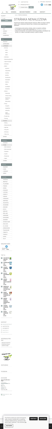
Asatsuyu (5, 179)
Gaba (6, 84)
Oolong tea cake (7, 125)
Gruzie (5, 136)
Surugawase (6, 228)
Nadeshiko (7, 108)
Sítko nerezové (7, 147)
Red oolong (7, 101)
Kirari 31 (5, 194)
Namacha (7, 88)
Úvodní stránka (2, 12)
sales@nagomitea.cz (7, 324)
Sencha (7, 75)
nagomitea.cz (5, 330)
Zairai (4, 236)
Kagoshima (6, 35)
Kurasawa (5, 198)
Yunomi (5, 160)
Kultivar (4, 177)
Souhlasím (43, 418)
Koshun (5, 196)
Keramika (13, 12)
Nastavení (9, 425)
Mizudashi (7, 79)
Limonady (5, 171)
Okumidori (5, 204)
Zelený (5, 66)
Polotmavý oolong (7, 98)
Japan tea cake (7, 61)
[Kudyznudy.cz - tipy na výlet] (6, 402)
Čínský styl (6, 156)
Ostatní (4, 164)
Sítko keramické (7, 149)
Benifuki (5, 181)
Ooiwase (5, 207)
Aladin (5, 158)
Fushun (5, 186)
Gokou (4, 188)
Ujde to (2, 384)
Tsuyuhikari (6, 230)
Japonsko (5, 45)
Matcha (7, 82)
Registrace (48, 1)
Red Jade (5, 213)
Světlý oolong (8, 95)
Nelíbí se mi (3, 386)
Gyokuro (7, 68)
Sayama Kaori (6, 221)
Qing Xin (5, 211)
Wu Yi (4, 238)
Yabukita (5, 232)
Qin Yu (4, 209)
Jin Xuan (5, 192)
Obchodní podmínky (25, 12)
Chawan (5, 142)
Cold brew (6, 57)
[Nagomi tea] (15, 6)
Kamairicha (7, 77)
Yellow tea (6, 134)
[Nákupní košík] (6, 246)
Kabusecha (7, 70)
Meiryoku (5, 200)
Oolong (5, 91)
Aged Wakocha (7, 113)
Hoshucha (7, 93)
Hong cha (6, 129)
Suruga (5, 31)
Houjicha (7, 105)
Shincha (6, 47)
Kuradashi (7, 86)
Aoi (4, 29)
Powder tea (6, 116)
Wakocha (7, 110)
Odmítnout (33, 418)
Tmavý (5, 103)
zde (25, 422)
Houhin (5, 153)
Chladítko (6, 151)
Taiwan (5, 120)
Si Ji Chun (5, 225)
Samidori (5, 219)
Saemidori (5, 215)
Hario (4, 169)
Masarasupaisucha (8, 59)
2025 (6, 52)
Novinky (5, 41)
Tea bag (6, 118)
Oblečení (5, 167)
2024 (6, 54)
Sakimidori (6, 217)
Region (4, 26)
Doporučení (6, 43)
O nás (35, 12)
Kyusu (4, 144)
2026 (6, 50)
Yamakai (5, 234)
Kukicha (7, 72)
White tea (6, 63)
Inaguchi (5, 190)
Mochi (4, 173)
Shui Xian (5, 223)
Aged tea (6, 127)
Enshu (4, 33)
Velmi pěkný (3, 382)
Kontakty (42, 12)
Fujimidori (6, 183)
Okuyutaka (6, 202)
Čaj (7, 12)
